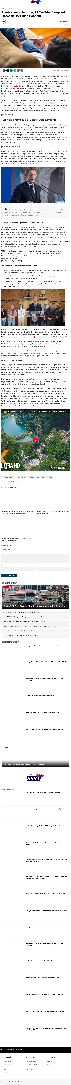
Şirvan (5, 28)
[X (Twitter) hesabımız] (20, 1082)
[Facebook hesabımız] (10, 1082)
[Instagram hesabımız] (29, 1082)
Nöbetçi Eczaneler (9, 38)
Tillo (4, 31)
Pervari (5, 24)
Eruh (4, 17)
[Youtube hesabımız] (39, 1082)
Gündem (5, 35)
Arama (53, 8)
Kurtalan (6, 14)
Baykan (5, 21)
